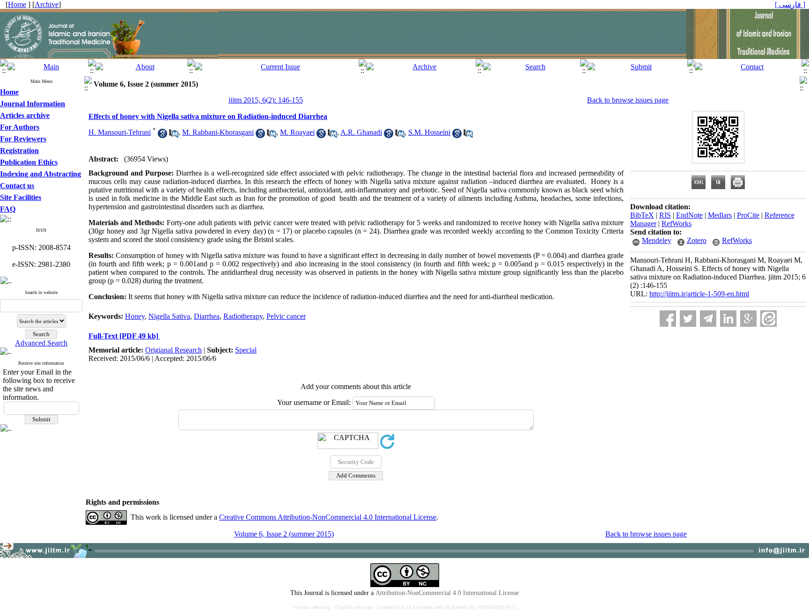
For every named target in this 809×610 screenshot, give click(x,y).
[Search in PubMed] (173, 136)
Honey (135, 316)
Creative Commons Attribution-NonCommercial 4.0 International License (327, 517)
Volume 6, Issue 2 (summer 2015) (284, 534)
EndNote (689, 215)
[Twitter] (688, 318)
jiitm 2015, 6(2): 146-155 (265, 100)
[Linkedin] (728, 318)
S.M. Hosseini (429, 132)
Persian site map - (314, 607)
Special (246, 350)
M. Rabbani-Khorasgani (218, 132)
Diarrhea (207, 316)
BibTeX (642, 215)
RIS (665, 215)
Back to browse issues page (628, 100)
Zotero (696, 240)
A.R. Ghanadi (361, 132)
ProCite (748, 215)
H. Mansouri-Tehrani (119, 132)
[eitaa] (768, 318)
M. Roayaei (297, 132)
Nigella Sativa (169, 316)
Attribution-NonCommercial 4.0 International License (447, 592)
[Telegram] (708, 318)
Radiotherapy (243, 316)
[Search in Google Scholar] (162, 136)
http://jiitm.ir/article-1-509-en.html (699, 294)
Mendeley (656, 240)
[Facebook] (668, 318)
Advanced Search (41, 343)
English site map (354, 607)
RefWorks (676, 224)
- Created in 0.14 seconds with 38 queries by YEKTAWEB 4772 (445, 607)
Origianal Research (173, 350)
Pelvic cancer (286, 316)
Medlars (720, 215)
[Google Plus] (748, 318)
